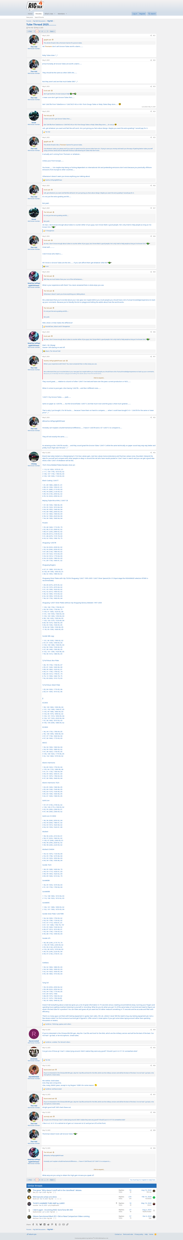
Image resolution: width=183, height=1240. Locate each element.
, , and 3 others (57, 1042)
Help (146, 1234)
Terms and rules (128, 1234)
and (53, 1089)
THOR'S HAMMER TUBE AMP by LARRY (49, 1203)
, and (57, 326)
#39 (154, 1130)
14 (60, 1199)
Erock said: (47, 91)
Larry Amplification (53, 1205)
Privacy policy (139, 1234)
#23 (154, 86)
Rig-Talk (49, 1192)
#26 (154, 185)
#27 (154, 208)
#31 (154, 356)
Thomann (48, 46)
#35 (154, 1047)
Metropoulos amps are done (45, 1197)
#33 (154, 452)
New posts (29, 17)
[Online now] (34, 44)
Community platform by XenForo (91, 1238)
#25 (154, 137)
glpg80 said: (47, 40)
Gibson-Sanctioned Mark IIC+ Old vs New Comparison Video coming (61, 1216)
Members (61, 14)
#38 (154, 1112)
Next (51, 31)
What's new (49, 14)
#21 (154, 35)
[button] (54, 14)
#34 (154, 1030)
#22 (154, 60)
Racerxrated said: (49, 1070)
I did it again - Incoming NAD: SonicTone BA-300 (53, 1210)
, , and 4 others (58, 1024)
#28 (154, 236)
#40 (154, 1148)
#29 (154, 272)
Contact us (118, 1234)
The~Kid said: (48, 115)
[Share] (151, 35)
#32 (154, 417)
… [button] (44, 31)
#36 (154, 1065)
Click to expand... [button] (99, 378)
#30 (154, 332)
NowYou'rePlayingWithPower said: (54, 361)
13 (58, 1199)
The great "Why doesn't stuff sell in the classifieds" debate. (57, 1190)
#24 (154, 111)
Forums (39, 14)
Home (30, 14)
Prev (30, 31)
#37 (154, 1094)
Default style (32, 1234)
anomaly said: (48, 1116)
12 (55, 1199)
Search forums (39, 17)
